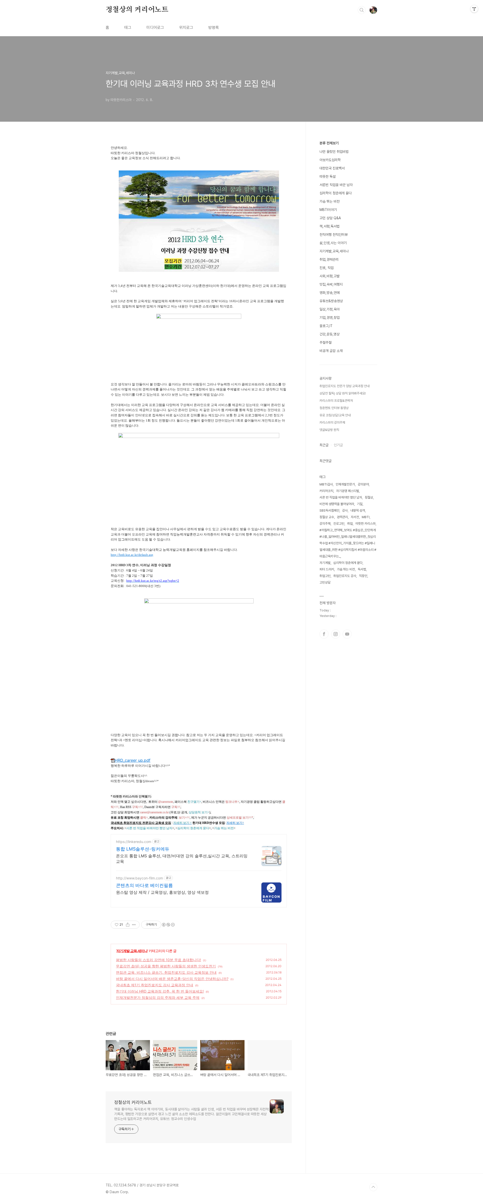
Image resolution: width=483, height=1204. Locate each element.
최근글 (324, 445)
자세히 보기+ (235, 823)
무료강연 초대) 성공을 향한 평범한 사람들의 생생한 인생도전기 (166, 966)
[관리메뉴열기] (474, 9)
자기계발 (325, 563)
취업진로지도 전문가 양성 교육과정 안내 (344, 386)
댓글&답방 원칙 (329, 430)
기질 (360, 504)
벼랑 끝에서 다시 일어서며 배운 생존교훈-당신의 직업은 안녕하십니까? (172, 978)
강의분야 (363, 484)
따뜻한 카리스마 (365, 523)
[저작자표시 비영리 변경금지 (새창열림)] (168, 925)
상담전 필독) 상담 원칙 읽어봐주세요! (342, 393)
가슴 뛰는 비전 (329, 201)
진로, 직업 (326, 268)
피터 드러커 (326, 569)
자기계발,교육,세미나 (131, 951)
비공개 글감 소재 (331, 351)
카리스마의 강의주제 (332, 422)
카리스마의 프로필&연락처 (336, 401)
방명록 (213, 27)
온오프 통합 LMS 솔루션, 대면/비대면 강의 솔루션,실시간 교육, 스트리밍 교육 (182, 858)
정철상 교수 (326, 517)
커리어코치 (326, 491)
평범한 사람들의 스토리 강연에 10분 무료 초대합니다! (158, 960)
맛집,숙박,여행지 (331, 284)
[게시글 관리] (134, 924)
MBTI (366, 517)
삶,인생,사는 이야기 (333, 243)
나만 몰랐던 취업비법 (334, 152)
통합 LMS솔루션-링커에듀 (142, 849)
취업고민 (325, 576)
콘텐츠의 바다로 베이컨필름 (144, 885)
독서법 (362, 569)
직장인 (363, 576)
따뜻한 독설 (327, 176)
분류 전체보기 (329, 143)
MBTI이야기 (328, 210)
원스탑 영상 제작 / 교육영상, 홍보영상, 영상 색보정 (162, 892)
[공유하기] (128, 924)
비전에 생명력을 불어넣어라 (336, 504)
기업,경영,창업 (329, 318)
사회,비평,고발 (329, 276)
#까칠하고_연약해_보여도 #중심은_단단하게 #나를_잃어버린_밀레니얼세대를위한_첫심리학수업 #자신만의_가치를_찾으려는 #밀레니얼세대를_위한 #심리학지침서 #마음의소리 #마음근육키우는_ (347, 543)
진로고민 (338, 523)
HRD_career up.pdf (132, 760)
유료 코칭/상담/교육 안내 (335, 415)
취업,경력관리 (329, 259)
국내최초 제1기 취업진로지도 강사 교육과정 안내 (154, 985)
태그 (127, 27)
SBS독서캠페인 (329, 510)
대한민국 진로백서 (332, 168)
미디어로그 (155, 27)
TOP (373, 1187)
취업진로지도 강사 (344, 576)
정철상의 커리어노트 (137, 9)
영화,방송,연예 (329, 293)
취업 (350, 523)
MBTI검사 (326, 484)
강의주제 (325, 523)
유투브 (347, 634)
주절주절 (325, 342)
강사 (345, 510)
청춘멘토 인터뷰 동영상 (334, 408)
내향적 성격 (357, 510)
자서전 (355, 517)
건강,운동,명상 (329, 334)
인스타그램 (335, 634)
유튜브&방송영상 (331, 301)
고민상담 (325, 582)
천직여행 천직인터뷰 (333, 235)
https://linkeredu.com (133, 841)
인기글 (338, 445)
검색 (362, 10)
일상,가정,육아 (329, 309)
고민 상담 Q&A (330, 218)
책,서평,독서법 (329, 226)
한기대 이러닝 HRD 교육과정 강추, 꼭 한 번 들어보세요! (160, 991)
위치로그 (186, 27)
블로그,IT (326, 326)
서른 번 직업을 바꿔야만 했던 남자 (340, 497)
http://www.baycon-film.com (139, 878)
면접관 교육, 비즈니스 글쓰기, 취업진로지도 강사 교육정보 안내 (166, 972)
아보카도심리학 (330, 160)
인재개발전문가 (345, 484)
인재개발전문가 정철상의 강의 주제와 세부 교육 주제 (157, 997)
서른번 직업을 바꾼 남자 (336, 185)
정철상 (369, 497)
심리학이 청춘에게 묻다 (335, 193)
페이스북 (324, 634)
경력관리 (342, 517)
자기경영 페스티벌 (347, 491)
